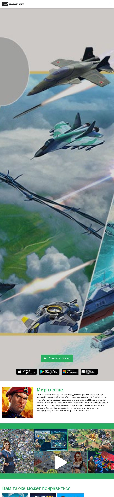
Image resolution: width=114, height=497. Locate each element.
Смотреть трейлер (59, 358)
